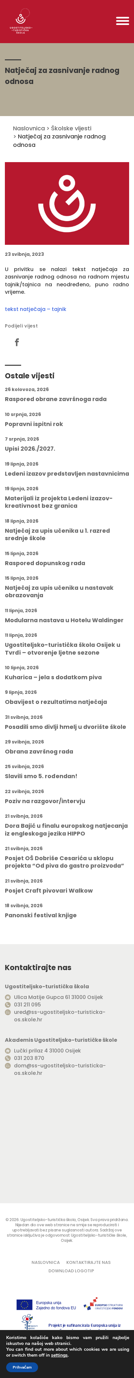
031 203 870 (29, 1058)
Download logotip (71, 1271)
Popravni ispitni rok (34, 424)
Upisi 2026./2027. (30, 449)
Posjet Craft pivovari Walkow (49, 891)
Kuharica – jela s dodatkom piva (53, 677)
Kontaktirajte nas (88, 1262)
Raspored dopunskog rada (45, 563)
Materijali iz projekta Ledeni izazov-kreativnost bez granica (59, 502)
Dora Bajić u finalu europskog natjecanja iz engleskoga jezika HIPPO (66, 829)
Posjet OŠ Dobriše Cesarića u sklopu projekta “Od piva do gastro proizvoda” (64, 862)
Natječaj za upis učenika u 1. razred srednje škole (57, 534)
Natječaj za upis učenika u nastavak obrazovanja (59, 591)
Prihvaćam (22, 1367)
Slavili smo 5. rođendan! (41, 776)
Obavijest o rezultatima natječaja (56, 702)
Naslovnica (29, 128)
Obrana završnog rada (39, 751)
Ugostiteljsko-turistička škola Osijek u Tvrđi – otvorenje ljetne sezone (62, 648)
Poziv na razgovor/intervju (45, 801)
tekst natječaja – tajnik (35, 309)
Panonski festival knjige (41, 915)
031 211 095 (27, 1004)
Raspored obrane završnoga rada (56, 399)
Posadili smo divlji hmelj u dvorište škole (65, 727)
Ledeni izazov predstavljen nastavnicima (67, 474)
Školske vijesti (71, 128)
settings (59, 1355)
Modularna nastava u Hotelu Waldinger (64, 620)
